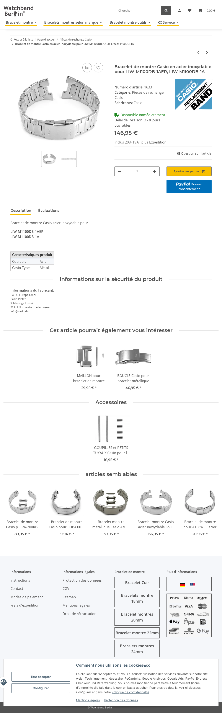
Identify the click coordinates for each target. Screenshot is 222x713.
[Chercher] (166, 10)
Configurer (41, 688)
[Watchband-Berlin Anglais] (194, 585)
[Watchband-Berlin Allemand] (184, 585)
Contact (16, 588)
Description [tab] (20, 211)
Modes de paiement (26, 597)
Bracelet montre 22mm (137, 632)
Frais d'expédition (24, 605)
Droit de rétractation (79, 613)
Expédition (157, 142)
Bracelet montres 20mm (137, 617)
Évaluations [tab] (48, 211)
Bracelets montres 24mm (137, 648)
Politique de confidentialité (130, 692)
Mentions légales (88, 700)
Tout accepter (41, 677)
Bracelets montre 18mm (137, 598)
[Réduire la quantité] (119, 171)
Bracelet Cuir (137, 582)
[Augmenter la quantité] (154, 171)
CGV (65, 588)
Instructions (20, 580)
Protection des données (121, 700)
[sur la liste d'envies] (98, 67)
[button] (179, 10)
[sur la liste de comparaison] (87, 67)
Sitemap (69, 597)
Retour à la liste (23, 39)
